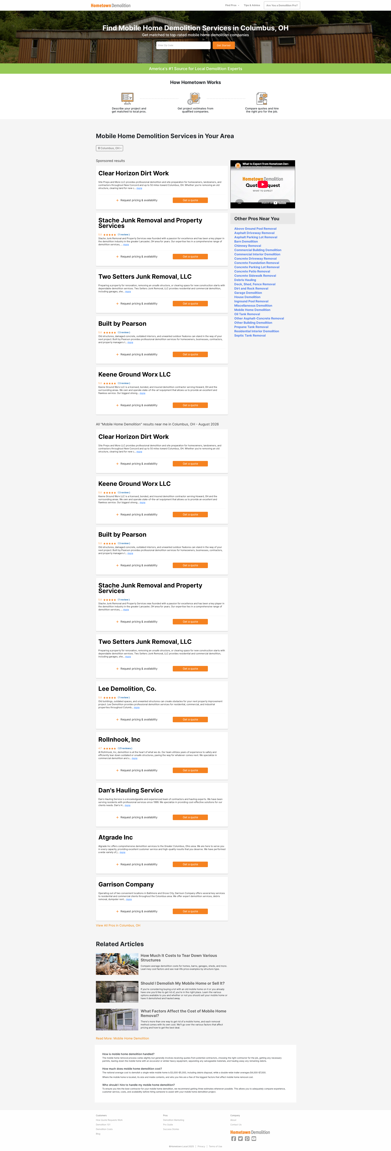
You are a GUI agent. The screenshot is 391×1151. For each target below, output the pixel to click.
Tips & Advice (252, 5)
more (139, 188)
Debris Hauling (245, 279)
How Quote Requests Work (109, 1120)
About (233, 1120)
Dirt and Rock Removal (251, 288)
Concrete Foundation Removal (256, 262)
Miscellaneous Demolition (253, 305)
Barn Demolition (246, 241)
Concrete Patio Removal (252, 271)
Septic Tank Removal (250, 335)
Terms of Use (215, 1146)
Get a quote (190, 200)
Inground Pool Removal (251, 301)
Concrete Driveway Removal (255, 258)
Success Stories (171, 1129)
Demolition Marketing (173, 1120)
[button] (233, 1138)
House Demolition (247, 297)
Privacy (201, 1146)
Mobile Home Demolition (252, 309)
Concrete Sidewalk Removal (255, 275)
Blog (98, 1133)
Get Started (223, 45)
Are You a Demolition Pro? (282, 5)
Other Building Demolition (253, 322)
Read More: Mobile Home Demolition (122, 1038)
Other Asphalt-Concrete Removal (259, 318)
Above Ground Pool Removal (255, 228)
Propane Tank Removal (251, 326)
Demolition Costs (104, 1129)
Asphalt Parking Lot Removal (255, 237)
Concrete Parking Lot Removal (256, 267)
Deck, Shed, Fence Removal (254, 284)
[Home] (111, 5)
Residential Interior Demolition (256, 331)
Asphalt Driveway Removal (254, 232)
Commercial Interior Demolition (257, 254)
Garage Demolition (248, 292)
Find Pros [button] (230, 5)
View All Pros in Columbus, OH (118, 925)
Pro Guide (168, 1124)
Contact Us (235, 1124)
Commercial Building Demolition (257, 250)
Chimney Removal (247, 245)
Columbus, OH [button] (109, 148)
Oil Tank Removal (247, 314)
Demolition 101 (103, 1124)
